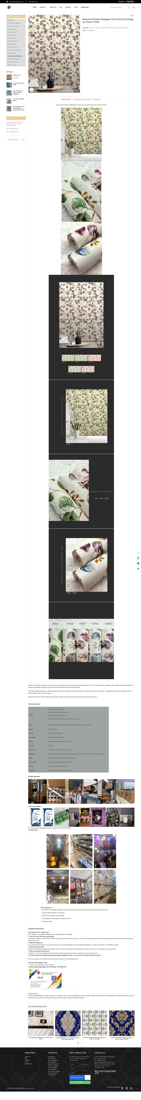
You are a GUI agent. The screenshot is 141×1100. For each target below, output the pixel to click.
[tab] (66, 98)
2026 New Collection (94, 27)
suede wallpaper (52, 1069)
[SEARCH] (129, 7)
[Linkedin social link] (93, 31)
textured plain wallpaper (54, 1071)
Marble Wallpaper (11, 44)
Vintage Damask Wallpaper (121, 27)
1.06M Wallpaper (11, 35)
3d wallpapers (51, 1056)
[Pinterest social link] (91, 31)
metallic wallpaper (52, 1067)
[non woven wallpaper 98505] (9, 85)
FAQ (26, 1058)
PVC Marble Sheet (12, 38)
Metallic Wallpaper (12, 29)
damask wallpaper (52, 1060)
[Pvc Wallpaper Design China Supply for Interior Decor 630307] (9, 108)
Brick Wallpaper (11, 53)
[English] (127, 1)
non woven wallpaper (53, 1065)
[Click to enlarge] (31, 90)
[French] (129, 1)
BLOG (26, 1062)
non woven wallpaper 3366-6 (18, 99)
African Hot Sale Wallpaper (14, 50)
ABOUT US (28, 1056)
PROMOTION (28, 1064)
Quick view (52, 1013)
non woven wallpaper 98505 (18, 83)
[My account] (133, 7)
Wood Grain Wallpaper (13, 47)
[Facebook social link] (87, 31)
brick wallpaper (52, 1058)
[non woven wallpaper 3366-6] (9, 100)
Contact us (11, 118)
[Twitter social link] (89, 31)
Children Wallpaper (12, 65)
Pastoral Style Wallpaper (107, 27)
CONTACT (27, 1060)
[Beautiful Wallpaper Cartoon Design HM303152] (9, 93)
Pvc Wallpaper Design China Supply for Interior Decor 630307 (19, 108)
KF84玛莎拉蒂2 (17, 75)
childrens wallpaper (53, 1073)
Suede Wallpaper (11, 32)
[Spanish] (133, 1)
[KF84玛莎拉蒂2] (9, 77)
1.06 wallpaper (52, 1075)
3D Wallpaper (10, 20)
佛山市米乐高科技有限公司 (17, 1088)
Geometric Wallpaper (12, 62)
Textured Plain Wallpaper (13, 23)
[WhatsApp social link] (132, 1088)
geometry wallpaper (53, 1064)
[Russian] (131, 1)
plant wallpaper (52, 1062)
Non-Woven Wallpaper (13, 26)
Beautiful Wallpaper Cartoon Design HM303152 (18, 92)
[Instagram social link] (127, 1088)
